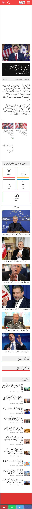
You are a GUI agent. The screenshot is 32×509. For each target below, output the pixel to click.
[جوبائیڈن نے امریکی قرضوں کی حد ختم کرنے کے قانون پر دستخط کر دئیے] (7, 140)
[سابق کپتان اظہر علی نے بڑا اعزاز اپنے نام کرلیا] (27, 411)
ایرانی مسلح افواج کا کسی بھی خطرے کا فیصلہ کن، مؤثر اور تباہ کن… (16, 330)
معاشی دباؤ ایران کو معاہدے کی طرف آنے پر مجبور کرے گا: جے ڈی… (16, 351)
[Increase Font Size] (7, 79)
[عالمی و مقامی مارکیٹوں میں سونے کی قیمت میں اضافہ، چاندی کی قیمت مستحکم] (27, 430)
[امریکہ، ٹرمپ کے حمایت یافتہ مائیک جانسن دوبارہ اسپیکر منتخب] (7, 126)
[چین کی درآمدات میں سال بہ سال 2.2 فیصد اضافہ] (27, 463)
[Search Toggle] (8, 2)
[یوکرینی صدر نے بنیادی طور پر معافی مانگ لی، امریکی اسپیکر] (21, 126)
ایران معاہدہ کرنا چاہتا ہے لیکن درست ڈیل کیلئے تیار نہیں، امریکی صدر (16, 282)
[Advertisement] (16, 23)
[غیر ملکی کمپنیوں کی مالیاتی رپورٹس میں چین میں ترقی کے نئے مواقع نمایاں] (27, 473)
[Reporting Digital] (22, 2)
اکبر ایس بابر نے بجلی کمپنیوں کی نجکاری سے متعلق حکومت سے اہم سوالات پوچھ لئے (13, 399)
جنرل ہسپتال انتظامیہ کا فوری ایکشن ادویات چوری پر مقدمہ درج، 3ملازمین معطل (13, 439)
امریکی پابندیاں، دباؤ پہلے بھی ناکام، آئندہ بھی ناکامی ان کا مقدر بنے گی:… (16, 309)
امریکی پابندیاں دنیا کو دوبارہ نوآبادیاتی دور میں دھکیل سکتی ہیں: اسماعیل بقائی (16, 234)
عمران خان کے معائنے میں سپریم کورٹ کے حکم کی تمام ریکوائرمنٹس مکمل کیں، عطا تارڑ (12, 387)
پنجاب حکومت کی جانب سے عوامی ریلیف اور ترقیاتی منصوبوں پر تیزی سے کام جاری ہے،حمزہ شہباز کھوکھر (13, 451)
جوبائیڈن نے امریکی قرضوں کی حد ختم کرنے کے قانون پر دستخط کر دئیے (8, 146)
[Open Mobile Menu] (28, 2)
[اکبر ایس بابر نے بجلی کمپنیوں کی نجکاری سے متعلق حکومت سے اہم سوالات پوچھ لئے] (27, 400)
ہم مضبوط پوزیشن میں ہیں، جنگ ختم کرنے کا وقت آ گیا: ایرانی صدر (16, 261)
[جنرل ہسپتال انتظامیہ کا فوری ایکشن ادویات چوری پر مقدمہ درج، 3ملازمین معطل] (27, 441)
